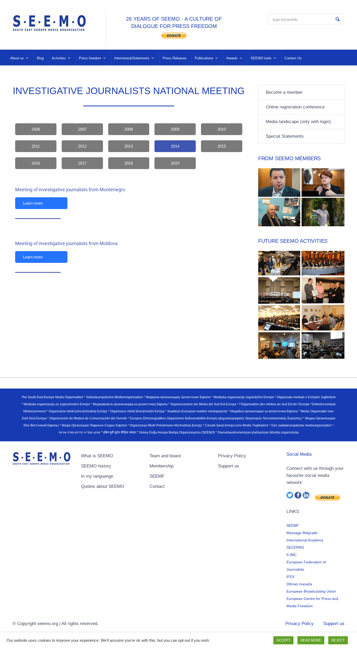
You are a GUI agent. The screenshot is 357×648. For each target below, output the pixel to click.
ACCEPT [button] (283, 640)
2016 (36, 163)
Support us (228, 466)
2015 (221, 146)
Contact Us (293, 58)
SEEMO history (96, 466)
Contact (157, 486)
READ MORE (311, 640)
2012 (82, 146)
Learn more (33, 203)
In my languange (97, 476)
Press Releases (175, 58)
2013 (128, 146)
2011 (36, 146)
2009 (175, 129)
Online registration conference (295, 107)
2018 (128, 163)
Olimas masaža (299, 584)
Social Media (299, 454)
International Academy (304, 540)
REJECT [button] (338, 640)
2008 (128, 129)
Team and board (165, 455)
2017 (82, 163)
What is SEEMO (97, 455)
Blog (40, 58)
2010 (221, 129)
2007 (82, 129)
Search (337, 19)
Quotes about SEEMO (102, 486)
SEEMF (156, 476)
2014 (175, 146)
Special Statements (285, 136)
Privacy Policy (232, 455)
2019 (175, 163)
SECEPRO (295, 547)
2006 (36, 129)
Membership (161, 466)
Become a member (284, 92)
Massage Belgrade (302, 533)
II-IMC (291, 555)
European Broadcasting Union (311, 591)
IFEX (290, 577)
